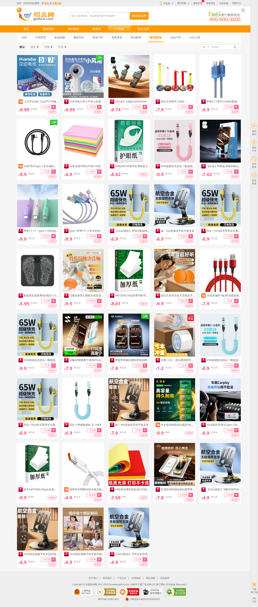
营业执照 (164, 578)
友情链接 (136, 578)
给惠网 (35, 3)
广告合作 (121, 578)
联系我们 (107, 578)
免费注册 (56, 3)
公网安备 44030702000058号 (145, 599)
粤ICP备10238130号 (108, 599)
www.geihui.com (121, 584)
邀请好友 (197, 3)
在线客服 (223, 3)
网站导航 (181, 3)
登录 (46, 3)
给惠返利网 (91, 584)
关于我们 (93, 578)
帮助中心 (236, 3)
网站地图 (150, 578)
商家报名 (210, 3)
